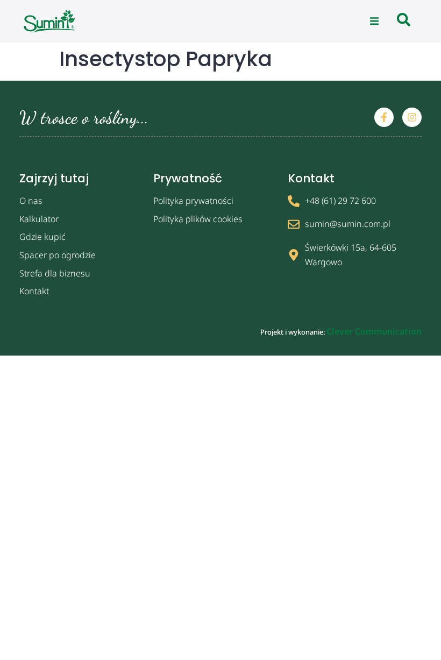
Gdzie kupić (42, 237)
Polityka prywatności (193, 201)
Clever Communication (374, 331)
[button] (374, 21)
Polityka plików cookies (198, 219)
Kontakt (34, 291)
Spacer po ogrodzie (57, 255)
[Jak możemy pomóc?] (403, 21)
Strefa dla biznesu (54, 273)
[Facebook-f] (384, 117)
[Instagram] (412, 117)
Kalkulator (39, 219)
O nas (30, 201)
